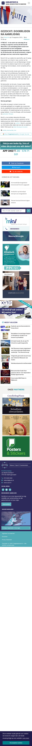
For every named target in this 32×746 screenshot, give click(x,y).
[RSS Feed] (10, 489)
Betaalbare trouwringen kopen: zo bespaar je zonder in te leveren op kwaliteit (21, 335)
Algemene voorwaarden (8, 533)
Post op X (17, 167)
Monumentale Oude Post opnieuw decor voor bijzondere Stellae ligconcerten (21, 372)
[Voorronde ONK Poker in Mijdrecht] (5, 380)
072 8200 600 (8, 478)
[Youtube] (6, 489)
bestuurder (10, 130)
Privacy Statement (7, 539)
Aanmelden (6, 504)
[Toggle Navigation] (29, 3)
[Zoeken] (29, 210)
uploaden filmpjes (8, 114)
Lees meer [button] (25, 738)
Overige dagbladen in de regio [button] (11, 528)
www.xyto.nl (7, 482)
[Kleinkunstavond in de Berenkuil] (5, 365)
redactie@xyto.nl (9, 480)
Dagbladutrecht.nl (12, 2)
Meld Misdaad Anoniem (21, 127)
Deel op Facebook (17, 163)
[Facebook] (3, 489)
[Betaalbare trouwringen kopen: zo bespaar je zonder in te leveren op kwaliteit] (5, 336)
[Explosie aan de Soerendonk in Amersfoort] (5, 328)
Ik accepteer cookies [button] (16, 743)
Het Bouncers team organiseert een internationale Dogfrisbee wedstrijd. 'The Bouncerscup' (21, 350)
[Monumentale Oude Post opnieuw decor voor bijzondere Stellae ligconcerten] (5, 373)
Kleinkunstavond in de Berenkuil (21, 363)
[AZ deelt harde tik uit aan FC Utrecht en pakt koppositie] (5, 343)
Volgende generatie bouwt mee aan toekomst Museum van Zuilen (21, 357)
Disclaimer (4, 536)
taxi (15, 130)
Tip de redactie (17, 171)
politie (4, 130)
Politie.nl (26, 39)
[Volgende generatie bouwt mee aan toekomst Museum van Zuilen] (5, 358)
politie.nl (18, 123)
